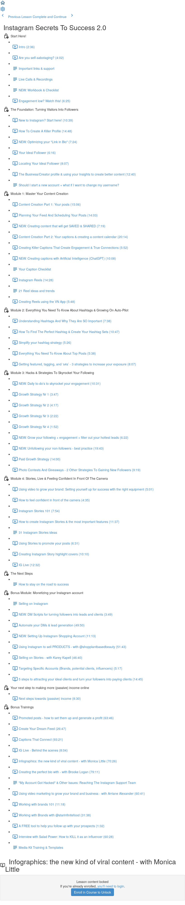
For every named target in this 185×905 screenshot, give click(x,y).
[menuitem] (2, 10)
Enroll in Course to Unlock (92, 892)
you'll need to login (110, 886)
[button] (2, 4)
